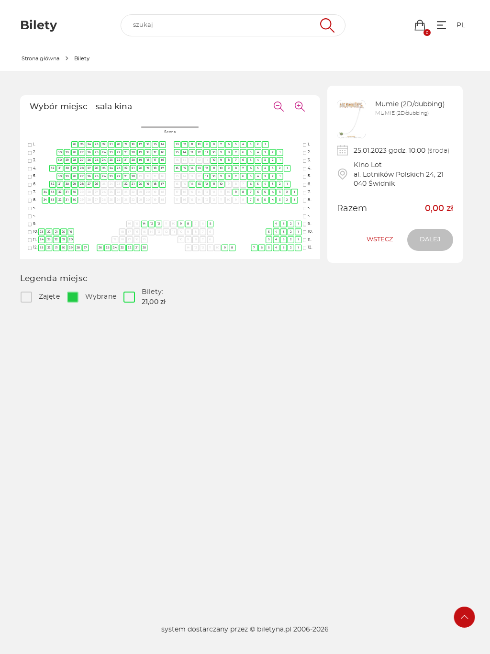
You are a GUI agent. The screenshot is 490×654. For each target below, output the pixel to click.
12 (184, 144)
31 (59, 168)
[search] (233, 25)
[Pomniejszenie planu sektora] (279, 107)
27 (82, 152)
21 (111, 144)
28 (75, 152)
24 (89, 144)
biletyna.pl (274, 629)
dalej (430, 240)
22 (104, 144)
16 (148, 144)
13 (177, 144)
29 (67, 152)
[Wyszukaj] (326, 25)
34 (45, 192)
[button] (420, 25)
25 (82, 144)
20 (119, 144)
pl (461, 25)
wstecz (380, 240)
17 (141, 144)
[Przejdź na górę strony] (465, 617)
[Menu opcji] (441, 25)
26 (75, 144)
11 (192, 144)
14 (163, 144)
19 (126, 144)
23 (97, 144)
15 (155, 144)
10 (199, 144)
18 (133, 144)
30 (60, 152)
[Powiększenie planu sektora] (300, 107)
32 (53, 168)
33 (53, 192)
